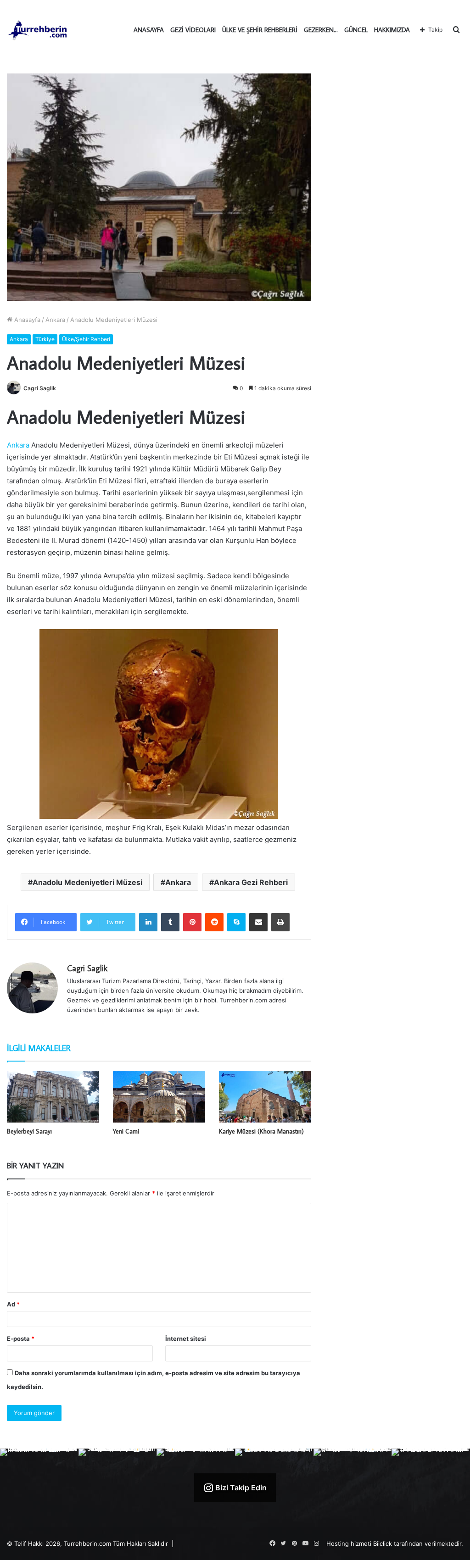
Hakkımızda (392, 30)
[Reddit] (214, 922)
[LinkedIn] (148, 922)
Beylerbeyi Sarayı (29, 1131)
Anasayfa (149, 30)
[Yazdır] (280, 922)
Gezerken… (321, 30)
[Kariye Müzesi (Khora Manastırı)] (265, 1097)
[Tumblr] (170, 922)
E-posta (20, 1338)
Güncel (356, 30)
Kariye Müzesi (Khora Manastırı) (261, 1131)
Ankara (55, 319)
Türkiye (45, 339)
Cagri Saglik (39, 388)
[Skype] (236, 922)
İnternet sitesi (185, 1338)
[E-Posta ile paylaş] (258, 922)
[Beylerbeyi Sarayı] (53, 1097)
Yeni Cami (126, 1131)
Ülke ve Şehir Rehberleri (259, 30)
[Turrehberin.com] (38, 30)
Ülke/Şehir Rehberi (86, 339)
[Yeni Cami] (159, 1097)
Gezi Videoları (193, 30)
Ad (13, 1304)
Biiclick (382, 1543)
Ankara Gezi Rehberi (251, 882)
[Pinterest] (192, 922)
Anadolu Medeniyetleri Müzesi (87, 882)
